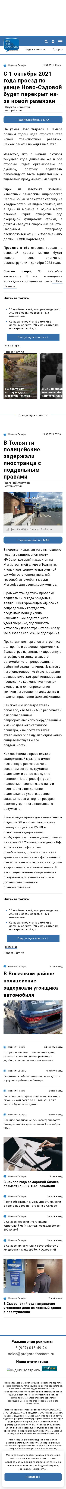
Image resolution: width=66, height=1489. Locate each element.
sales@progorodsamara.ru (31, 1354)
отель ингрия (12, 345)
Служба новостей (17, 107)
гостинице (11, 946)
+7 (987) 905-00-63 (29, 1421)
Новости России (16, 1047)
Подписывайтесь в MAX (33, 119)
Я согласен (33, 1476)
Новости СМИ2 (14, 351)
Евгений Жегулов (17, 482)
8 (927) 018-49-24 (31, 1348)
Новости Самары (17, 65)
